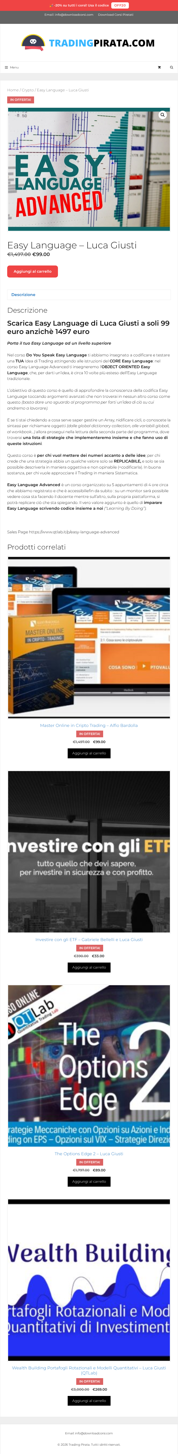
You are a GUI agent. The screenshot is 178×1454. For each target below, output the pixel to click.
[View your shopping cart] (159, 67)
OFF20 (120, 5)
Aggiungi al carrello (32, 271)
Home (13, 90)
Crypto (28, 90)
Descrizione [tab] (23, 294)
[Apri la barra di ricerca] (171, 67)
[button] (163, 115)
